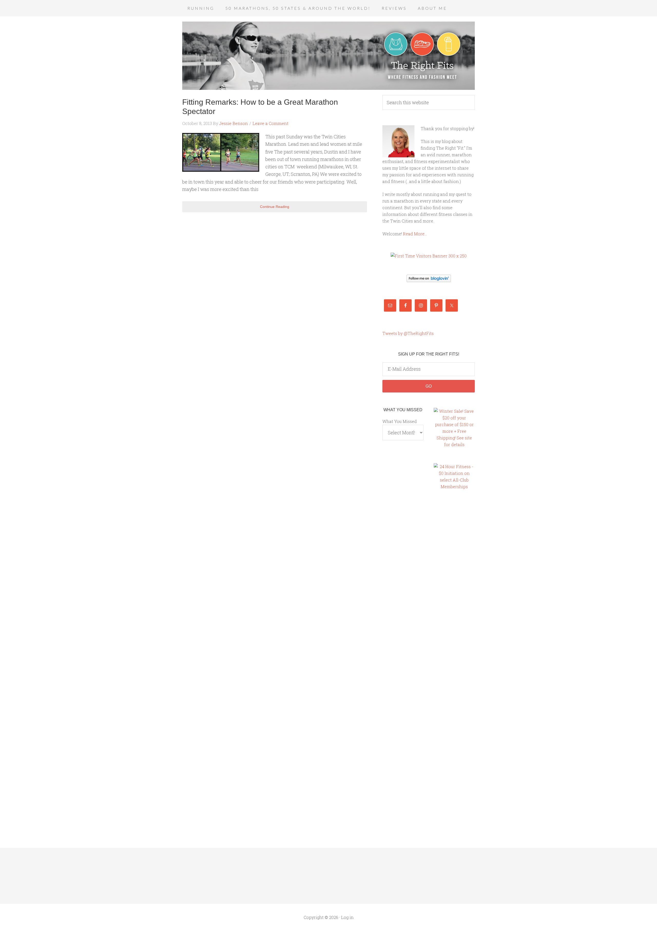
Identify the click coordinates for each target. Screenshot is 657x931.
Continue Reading (274, 207)
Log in (347, 917)
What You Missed (399, 421)
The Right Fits (328, 56)
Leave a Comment (270, 123)
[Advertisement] (454, 582)
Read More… (415, 233)
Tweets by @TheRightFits (408, 333)
